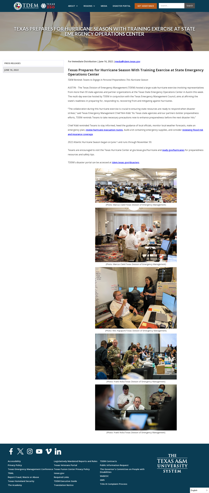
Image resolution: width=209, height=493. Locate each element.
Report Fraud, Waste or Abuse (23, 477)
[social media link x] (20, 451)
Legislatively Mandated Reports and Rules (75, 461)
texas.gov (59, 473)
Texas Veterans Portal (65, 465)
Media (104, 6)
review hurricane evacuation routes (104, 129)
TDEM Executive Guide (65, 481)
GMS (102, 479)
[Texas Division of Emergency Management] (26, 6)
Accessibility (14, 461)
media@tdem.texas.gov (127, 61)
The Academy (15, 485)
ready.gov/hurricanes (173, 150)
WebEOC (104, 476)
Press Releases (12, 63)
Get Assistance (145, 6)
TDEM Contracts (108, 461)
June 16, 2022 (11, 69)
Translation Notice (64, 485)
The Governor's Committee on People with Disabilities (122, 470)
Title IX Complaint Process (113, 483)
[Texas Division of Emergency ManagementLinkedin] (58, 451)
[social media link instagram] (30, 451)
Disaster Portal (121, 6)
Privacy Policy (15, 465)
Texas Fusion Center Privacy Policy (72, 469)
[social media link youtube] (39, 451)
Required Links (61, 477)
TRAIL (11, 473)
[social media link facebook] (11, 451)
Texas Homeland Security (21, 481)
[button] (73, 6)
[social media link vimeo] (48, 451)
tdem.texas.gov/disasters (125, 162)
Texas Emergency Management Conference (30, 469)
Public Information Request (114, 465)
